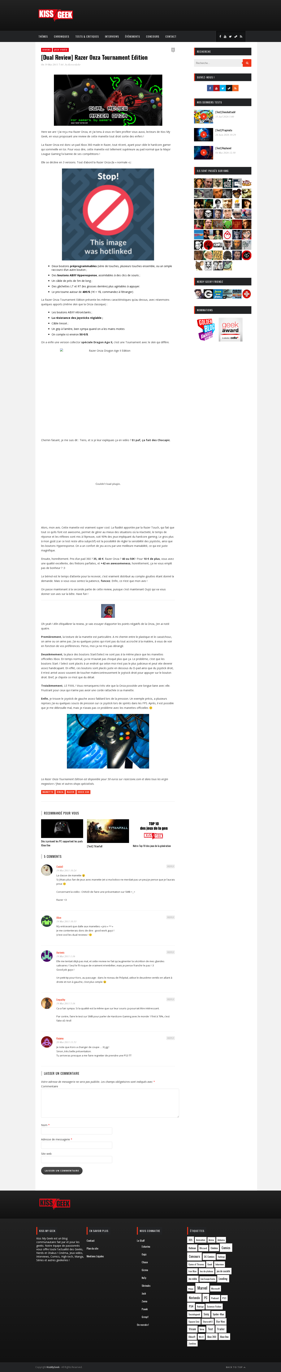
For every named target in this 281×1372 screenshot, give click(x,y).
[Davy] (218, 197)
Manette (47, 792)
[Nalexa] (246, 238)
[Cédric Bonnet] (208, 197)
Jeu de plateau (206, 1271)
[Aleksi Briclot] (199, 187)
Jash (144, 1293)
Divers (46, 49)
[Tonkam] (246, 259)
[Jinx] (208, 218)
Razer (70, 792)
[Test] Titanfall (94, 846)
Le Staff (141, 1240)
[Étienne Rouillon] (199, 207)
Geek (209, 1264)
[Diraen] (237, 197)
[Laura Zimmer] (199, 228)
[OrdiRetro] (237, 298)
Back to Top (234, 1367)
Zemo (144, 1301)
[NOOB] (218, 249)
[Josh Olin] (227, 218)
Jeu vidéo (192, 1279)
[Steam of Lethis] (227, 259)
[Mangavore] (199, 238)
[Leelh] (218, 228)
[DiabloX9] (227, 197)
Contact (170, 36)
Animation (200, 1239)
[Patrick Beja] (237, 249)
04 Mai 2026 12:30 (225, 152)
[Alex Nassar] (208, 187)
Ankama (221, 1239)
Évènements (132, 36)
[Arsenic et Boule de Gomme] (218, 187)
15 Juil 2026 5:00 (224, 116)
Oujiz (144, 1254)
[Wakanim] (218, 269)
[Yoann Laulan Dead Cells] (246, 218)
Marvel (202, 1288)
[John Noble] (218, 218)
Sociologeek (194, 1314)
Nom (45, 1125)
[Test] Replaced (223, 148)
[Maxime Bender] (208, 238)
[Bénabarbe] (237, 187)
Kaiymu (59, 1038)
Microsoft (215, 1288)
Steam (192, 1329)
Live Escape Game (208, 1278)
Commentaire (49, 1086)
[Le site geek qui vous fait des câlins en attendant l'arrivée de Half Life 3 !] (55, 20)
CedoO (59, 866)
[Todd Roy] (237, 259)
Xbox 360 (83, 792)
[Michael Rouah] (227, 238)
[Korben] (237, 218)
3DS (190, 1240)
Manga (190, 1288)
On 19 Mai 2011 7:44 (52, 64)
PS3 (224, 1298)
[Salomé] (208, 259)
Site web (46, 1153)
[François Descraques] (218, 207)
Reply (170, 866)
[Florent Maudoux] (208, 207)
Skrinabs (146, 1285)
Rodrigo (200, 1306)
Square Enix (193, 1321)
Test (210, 1329)
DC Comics (209, 1256)
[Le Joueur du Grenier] (208, 228)
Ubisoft (191, 1337)
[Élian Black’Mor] (246, 197)
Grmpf (145, 1317)
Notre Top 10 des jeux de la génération (152, 846)
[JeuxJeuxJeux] (218, 298)
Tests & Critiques (87, 36)
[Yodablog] (227, 269)
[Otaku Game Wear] (246, 298)
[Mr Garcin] (237, 238)
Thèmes (43, 36)
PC (205, 1297)
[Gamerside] (208, 298)
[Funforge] (237, 207)
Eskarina (146, 1246)
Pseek (145, 1309)
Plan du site (92, 1248)
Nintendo (194, 1297)
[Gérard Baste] (246, 207)
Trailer (221, 1329)
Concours (152, 36)
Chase (145, 1262)
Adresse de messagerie (56, 1139)
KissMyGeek (53, 1367)
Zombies (192, 1343)
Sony (206, 1314)
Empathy (60, 999)
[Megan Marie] (218, 238)
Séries (202, 1329)
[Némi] (199, 249)
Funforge (221, 1256)
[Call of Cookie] (246, 187)
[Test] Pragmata (223, 130)
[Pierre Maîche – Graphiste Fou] (199, 298)
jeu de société (223, 1271)
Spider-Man (218, 1314)
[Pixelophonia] (246, 249)
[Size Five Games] (218, 259)
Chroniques (61, 36)
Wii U (201, 1336)
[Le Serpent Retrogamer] (227, 298)
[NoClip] (208, 249)
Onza (60, 792)
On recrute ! (143, 1325)
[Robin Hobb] (199, 259)
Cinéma (214, 1248)
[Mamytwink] (246, 228)
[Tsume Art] (208, 269)
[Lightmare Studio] (227, 228)
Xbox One (224, 1337)
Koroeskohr (74, 64)
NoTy (144, 1278)
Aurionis (60, 952)
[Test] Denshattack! (225, 112)
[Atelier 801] (227, 187)
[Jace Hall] (199, 218)
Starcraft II (208, 1321)
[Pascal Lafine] (227, 249)
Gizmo (145, 1270)
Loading (223, 1278)
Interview (219, 1264)
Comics (226, 1247)
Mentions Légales (95, 1256)
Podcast (215, 1298)
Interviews (112, 36)
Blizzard (203, 1248)
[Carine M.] (199, 197)
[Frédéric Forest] (227, 207)
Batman (192, 1248)
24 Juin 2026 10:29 (225, 134)
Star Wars (220, 1321)
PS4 (191, 1306)
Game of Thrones (196, 1264)
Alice (58, 917)
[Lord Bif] (237, 228)
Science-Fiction (214, 1306)
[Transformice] (199, 269)
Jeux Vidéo (60, 49)
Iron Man (192, 1271)
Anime (211, 1239)
